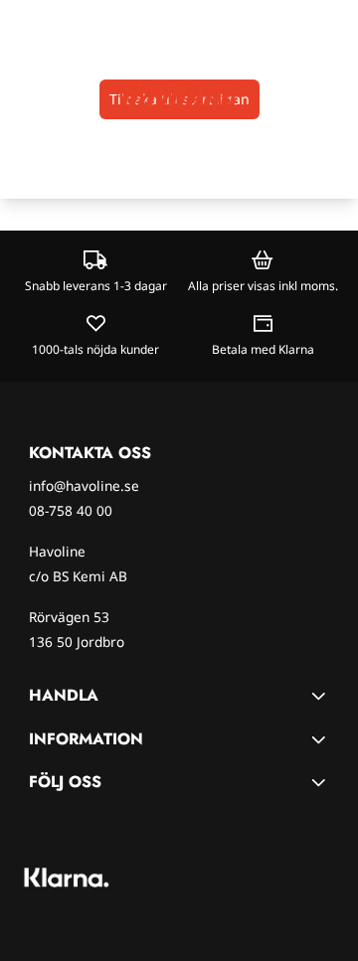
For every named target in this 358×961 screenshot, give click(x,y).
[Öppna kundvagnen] (334, 94)
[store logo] (179, 93)
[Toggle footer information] (320, 696)
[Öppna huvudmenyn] (21, 94)
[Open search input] (55, 93)
